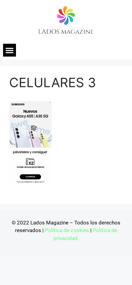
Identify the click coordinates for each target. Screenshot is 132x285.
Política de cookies (67, 230)
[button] (9, 50)
